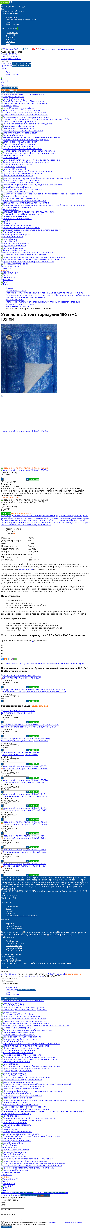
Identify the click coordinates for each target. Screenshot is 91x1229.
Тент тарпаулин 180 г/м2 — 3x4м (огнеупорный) (24, 741)
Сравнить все (40, 706)
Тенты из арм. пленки (44, 295)
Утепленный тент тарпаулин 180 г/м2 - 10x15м (25, 768)
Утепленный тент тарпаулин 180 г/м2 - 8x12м (25, 796)
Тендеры (10, 42)
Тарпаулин (11, 293)
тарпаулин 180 (25, 569)
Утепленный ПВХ (37, 302)
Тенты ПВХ (21, 293)
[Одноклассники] (5, 659)
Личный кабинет (14, 926)
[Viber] (12, 659)
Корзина (10, 924)
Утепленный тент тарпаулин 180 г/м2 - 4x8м (25, 866)
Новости (10, 911)
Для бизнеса (12, 33)
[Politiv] (5, 275)
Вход (8, 22)
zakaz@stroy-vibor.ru (11, 59)
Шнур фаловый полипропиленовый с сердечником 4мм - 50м (34, 692)
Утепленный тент (37, 663)
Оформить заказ (14, 928)
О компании (12, 906)
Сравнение (16, 66)
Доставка (10, 35)
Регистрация (12, 24)
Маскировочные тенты (66, 295)
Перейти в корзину (21, 513)
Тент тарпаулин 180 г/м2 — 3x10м (17, 713)
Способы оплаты (14, 950)
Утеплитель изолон (24, 304)
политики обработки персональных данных (65, 1222)
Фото (8, 909)
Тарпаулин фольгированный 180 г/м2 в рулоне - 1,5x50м (29, 727)
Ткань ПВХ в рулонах (37, 293)
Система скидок (14, 946)
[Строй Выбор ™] (9, 273)
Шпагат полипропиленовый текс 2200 (21, 678)
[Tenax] (5, 284)
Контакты (10, 39)
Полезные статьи (14, 948)
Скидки (10, 37)
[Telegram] (9, 659)
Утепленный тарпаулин (17, 302)
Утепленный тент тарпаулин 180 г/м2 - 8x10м (25, 810)
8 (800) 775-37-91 (9, 56)
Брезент (74, 293)
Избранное (16, 63)
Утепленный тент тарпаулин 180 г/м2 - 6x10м (25, 824)
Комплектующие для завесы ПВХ (33, 297)
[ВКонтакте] (2, 659)
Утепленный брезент (56, 302)
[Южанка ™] (7, 280)
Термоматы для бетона (57, 663)
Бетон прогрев (76, 663)
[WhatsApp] (15, 659)
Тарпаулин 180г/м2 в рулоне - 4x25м (20, 755)
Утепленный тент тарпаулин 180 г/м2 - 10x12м (25, 782)
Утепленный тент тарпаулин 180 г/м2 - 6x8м (24, 838)
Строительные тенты (16, 290)
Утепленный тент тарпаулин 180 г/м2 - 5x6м (24, 852)
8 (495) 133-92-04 (9, 54)
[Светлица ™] (8, 277)
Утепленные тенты (24, 295)
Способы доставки (15, 943)
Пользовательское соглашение (21, 915)
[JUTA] (4, 282)
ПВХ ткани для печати (59, 293)
